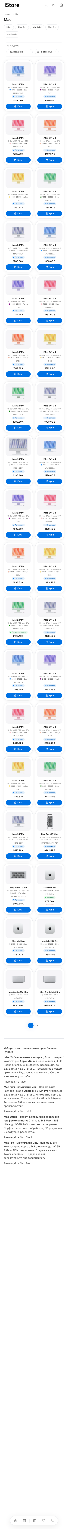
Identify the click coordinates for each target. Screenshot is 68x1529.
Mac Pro (52, 27)
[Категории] (24, 1520)
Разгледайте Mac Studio (19, 1137)
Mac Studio (11, 34)
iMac (8, 27)
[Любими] (44, 1520)
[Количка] (61, 5)
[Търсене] (46, 5)
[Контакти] (52, 1520)
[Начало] (16, 1520)
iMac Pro (22, 27)
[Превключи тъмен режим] (54, 5)
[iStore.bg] (12, 5)
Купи (19, 106)
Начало (7, 14)
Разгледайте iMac (15, 1081)
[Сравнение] (35, 1520)
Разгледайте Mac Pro (17, 1163)
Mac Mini (37, 27)
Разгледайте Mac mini (17, 1111)
